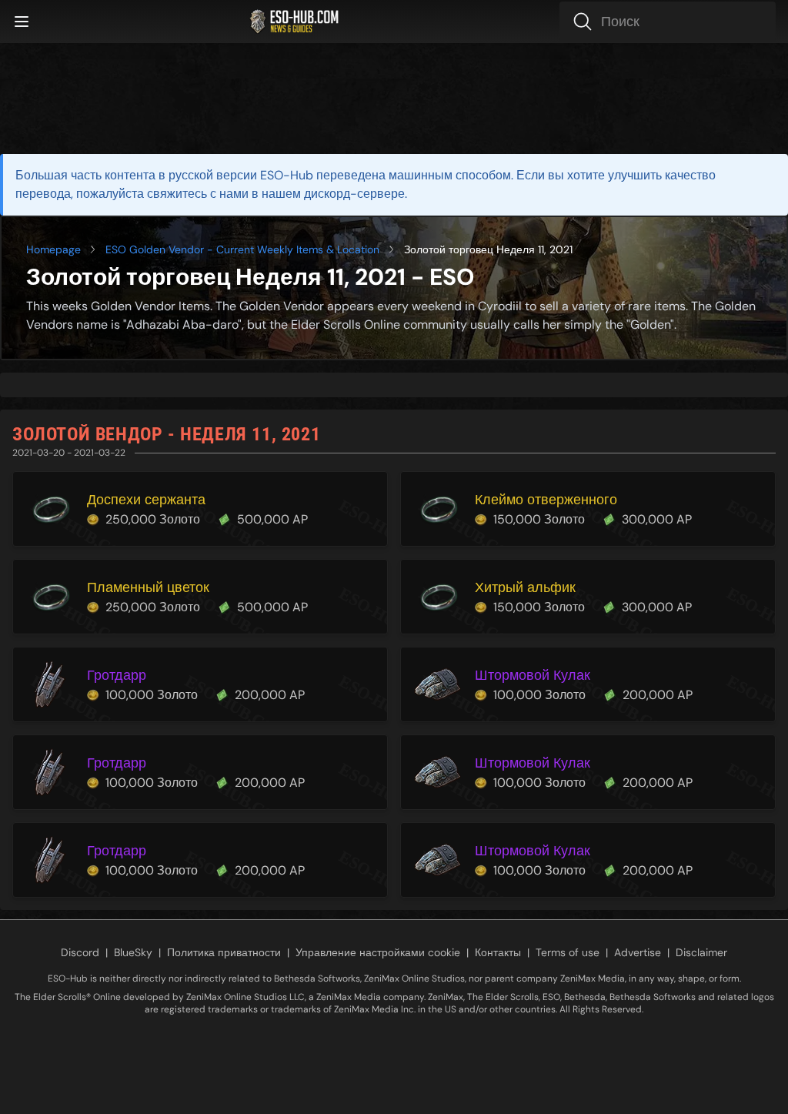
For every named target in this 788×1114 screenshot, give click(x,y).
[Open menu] (21, 21)
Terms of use (567, 952)
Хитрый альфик (525, 587)
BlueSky (133, 952)
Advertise (637, 952)
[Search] (667, 21)
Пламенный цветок (148, 587)
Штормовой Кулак (532, 675)
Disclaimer (701, 952)
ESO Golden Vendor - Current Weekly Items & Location (242, 249)
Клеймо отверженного (546, 499)
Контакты (498, 952)
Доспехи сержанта (146, 499)
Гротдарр (116, 675)
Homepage (53, 249)
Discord (80, 952)
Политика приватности (224, 952)
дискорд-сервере (354, 194)
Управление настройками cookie (378, 952)
